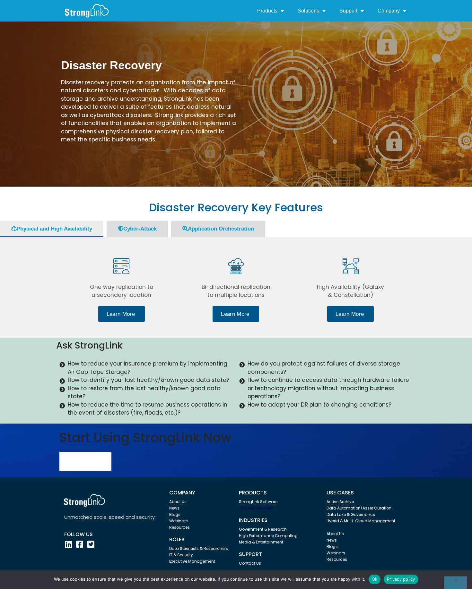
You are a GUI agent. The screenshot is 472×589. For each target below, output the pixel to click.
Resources (179, 527)
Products (267, 10)
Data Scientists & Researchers (198, 548)
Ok (375, 579)
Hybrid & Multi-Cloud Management (361, 521)
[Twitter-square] (91, 544)
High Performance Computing (268, 535)
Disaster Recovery (256, 508)
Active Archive (340, 501)
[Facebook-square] (79, 544)
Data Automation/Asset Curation (359, 508)
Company (389, 10)
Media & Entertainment (261, 542)
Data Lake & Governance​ (351, 514)
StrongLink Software (258, 501)
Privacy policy (401, 579)
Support (348, 10)
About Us (178, 501)
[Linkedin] (68, 544)
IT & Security (181, 555)
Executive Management (192, 561)
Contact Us (250, 563)
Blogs (174, 514)
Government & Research (263, 529)
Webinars (178, 521)
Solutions (308, 10)
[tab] (51, 229)
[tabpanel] (236, 287)
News (174, 508)
